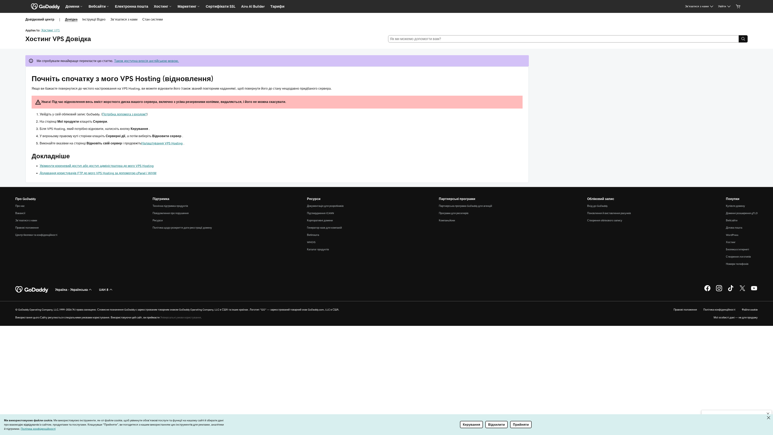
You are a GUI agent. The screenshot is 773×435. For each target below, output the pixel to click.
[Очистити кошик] (738, 6)
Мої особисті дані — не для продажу (736, 317)
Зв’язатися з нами (123, 19)
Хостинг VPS (50, 30)
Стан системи (152, 19)
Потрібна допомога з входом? (124, 114)
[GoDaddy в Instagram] (719, 290)
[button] (768, 413)
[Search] (743, 38)
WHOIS (311, 242)
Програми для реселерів (453, 213)
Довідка (71, 19)
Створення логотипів (738, 256)
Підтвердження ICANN (320, 213)
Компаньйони (447, 220)
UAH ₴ (104, 289)
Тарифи (277, 6)
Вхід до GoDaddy (597, 206)
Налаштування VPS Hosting (162, 143)
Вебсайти (731, 220)
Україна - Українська (71, 289)
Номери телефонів (737, 264)
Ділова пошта (734, 227)
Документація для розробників (325, 206)
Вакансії (20, 213)
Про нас (20, 206)
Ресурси (158, 220)
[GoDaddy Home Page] (32, 289)
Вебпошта (313, 235)
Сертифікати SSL (221, 6)
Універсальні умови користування (180, 317)
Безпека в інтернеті (737, 249)
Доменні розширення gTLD (742, 213)
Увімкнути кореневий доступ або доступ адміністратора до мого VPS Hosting (97, 165)
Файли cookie (750, 309)
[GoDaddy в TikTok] (730, 290)
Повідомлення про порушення (171, 213)
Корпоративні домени (320, 220)
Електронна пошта (131, 6)
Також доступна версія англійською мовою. (146, 60)
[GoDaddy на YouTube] (754, 290)
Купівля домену (735, 206)
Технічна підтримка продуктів (170, 206)
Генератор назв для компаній (324, 227)
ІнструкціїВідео (93, 19)
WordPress (732, 235)
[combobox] (563, 39)
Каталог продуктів (318, 249)
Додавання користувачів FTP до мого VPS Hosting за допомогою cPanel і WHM (98, 173)
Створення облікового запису (604, 220)
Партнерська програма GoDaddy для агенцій (465, 206)
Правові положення (27, 227)
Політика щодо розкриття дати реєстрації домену (182, 227)
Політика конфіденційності (719, 309)
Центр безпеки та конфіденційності (36, 235)
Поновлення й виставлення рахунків (609, 213)
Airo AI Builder (253, 6)
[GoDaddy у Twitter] (742, 290)
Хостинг (731, 242)
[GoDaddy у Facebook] (707, 290)
